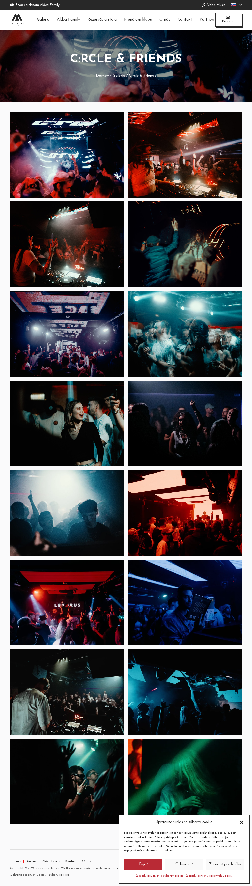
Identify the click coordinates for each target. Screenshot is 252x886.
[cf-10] (67, 692)
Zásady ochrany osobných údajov (209, 875)
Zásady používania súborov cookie (160, 875)
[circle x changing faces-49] (67, 244)
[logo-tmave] (17, 20)
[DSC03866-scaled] (185, 781)
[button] (241, 822)
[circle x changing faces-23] (67, 423)
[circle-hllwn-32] (185, 692)
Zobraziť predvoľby (225, 864)
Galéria (119, 76)
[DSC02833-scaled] (185, 513)
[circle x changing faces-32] (67, 334)
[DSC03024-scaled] (67, 602)
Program (15, 861)
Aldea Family (51, 861)
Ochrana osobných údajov (28, 874)
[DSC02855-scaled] (185, 602)
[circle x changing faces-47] (185, 244)
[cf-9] (67, 513)
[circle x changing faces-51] (185, 155)
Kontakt (71, 861)
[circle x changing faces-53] (67, 155)
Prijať (143, 864)
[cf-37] (67, 781)
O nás (86, 861)
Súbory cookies (59, 874)
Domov (102, 76)
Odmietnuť (184, 864)
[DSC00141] (185, 423)
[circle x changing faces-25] (185, 334)
